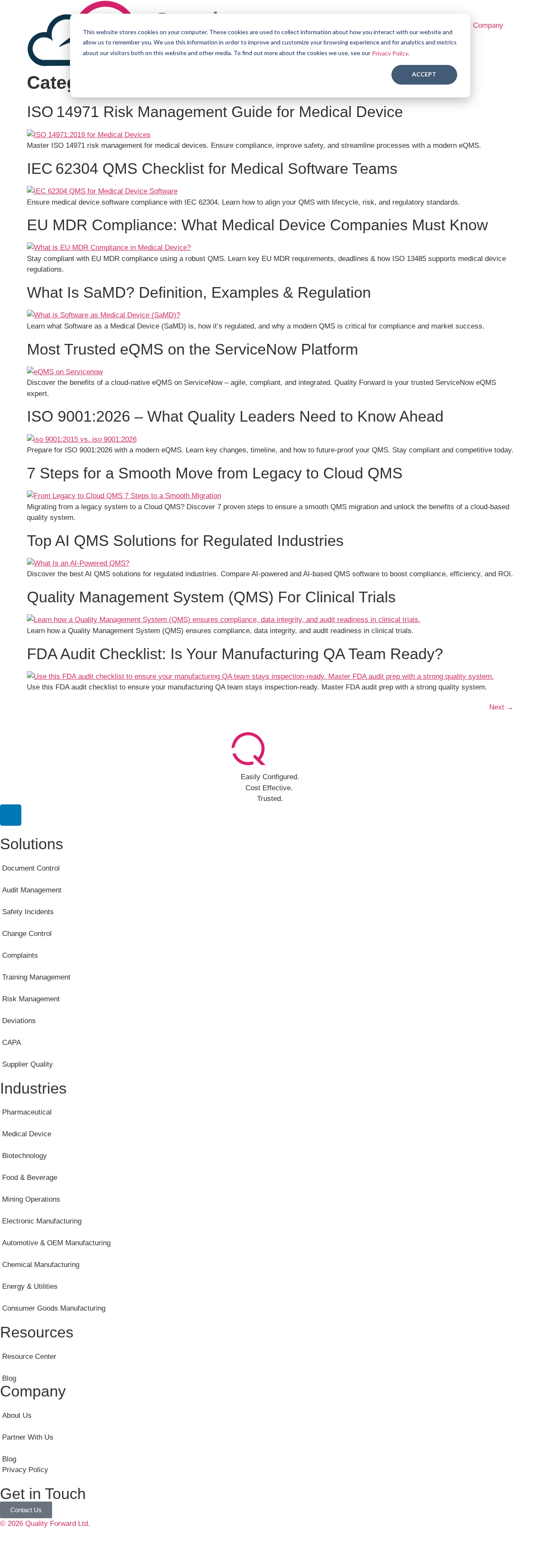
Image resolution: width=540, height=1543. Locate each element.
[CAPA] (270, 1037)
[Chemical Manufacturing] (270, 1259)
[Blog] (270, 1373)
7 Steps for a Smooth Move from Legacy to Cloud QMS (215, 473)
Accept (424, 74)
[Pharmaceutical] (270, 1107)
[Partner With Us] (270, 1432)
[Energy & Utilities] (270, 1281)
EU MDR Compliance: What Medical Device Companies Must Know (257, 225)
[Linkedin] (10, 815)
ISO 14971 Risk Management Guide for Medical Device (215, 111)
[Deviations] (270, 1015)
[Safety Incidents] (270, 906)
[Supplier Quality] (270, 1059)
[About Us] (270, 1410)
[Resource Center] (270, 1351)
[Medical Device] (270, 1129)
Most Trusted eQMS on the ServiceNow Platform (192, 349)
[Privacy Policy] (270, 1470)
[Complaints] (270, 950)
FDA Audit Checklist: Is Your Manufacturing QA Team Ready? (235, 653)
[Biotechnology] (270, 1151)
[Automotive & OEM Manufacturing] (270, 1238)
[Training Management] (270, 972)
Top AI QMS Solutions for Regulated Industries (185, 540)
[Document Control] (270, 863)
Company (488, 25)
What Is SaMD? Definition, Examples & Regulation (199, 292)
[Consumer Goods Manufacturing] (270, 1303)
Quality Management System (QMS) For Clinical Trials (211, 597)
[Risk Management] (270, 993)
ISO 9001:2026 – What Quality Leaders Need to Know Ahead (235, 416)
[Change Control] (270, 928)
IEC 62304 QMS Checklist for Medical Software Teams (212, 168)
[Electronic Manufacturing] (270, 1216)
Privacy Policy (390, 53)
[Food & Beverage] (270, 1172)
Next (501, 707)
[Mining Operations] (270, 1194)
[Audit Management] (270, 884)
